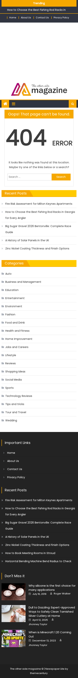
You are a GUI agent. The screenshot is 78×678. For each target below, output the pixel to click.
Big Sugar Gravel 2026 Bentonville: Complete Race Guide (38, 229)
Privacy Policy (61, 17)
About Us (26, 17)
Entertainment (15, 298)
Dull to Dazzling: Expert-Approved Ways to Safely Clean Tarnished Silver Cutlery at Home (52, 611)
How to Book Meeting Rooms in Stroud (30, 553)
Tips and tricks (14, 404)
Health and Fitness (17, 331)
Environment (13, 306)
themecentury (39, 673)
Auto (8, 274)
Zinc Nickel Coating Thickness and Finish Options (37, 248)
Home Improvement (18, 339)
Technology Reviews (18, 396)
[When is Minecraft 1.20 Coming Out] (14, 638)
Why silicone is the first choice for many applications (52, 588)
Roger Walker (62, 593)
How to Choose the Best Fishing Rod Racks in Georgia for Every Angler (40, 215)
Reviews (10, 363)
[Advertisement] (39, 50)
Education (12, 290)
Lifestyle (10, 355)
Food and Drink (15, 322)
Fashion (10, 314)
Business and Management (23, 282)
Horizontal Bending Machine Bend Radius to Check (38, 561)
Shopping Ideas (15, 371)
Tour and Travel (15, 412)
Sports (9, 388)
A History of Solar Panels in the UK (27, 240)
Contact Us (42, 17)
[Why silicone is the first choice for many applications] (14, 591)
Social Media (13, 380)
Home (12, 17)
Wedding (11, 420)
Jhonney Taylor (38, 624)
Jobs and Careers (16, 347)
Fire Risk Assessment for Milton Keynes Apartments (38, 204)
